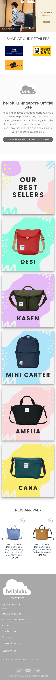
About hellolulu (11, 613)
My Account (9, 631)
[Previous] (2, 539)
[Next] (53, 539)
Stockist (7, 637)
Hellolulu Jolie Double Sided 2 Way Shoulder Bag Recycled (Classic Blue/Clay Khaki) (14, 549)
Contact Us (9, 625)
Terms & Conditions (13, 643)
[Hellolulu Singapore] (28, 2)
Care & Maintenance (14, 619)
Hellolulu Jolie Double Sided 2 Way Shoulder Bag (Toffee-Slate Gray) (42, 548)
